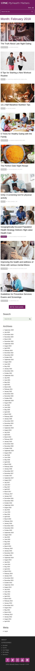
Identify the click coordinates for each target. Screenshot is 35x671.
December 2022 (8, 352)
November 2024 (8, 337)
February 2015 (8, 548)
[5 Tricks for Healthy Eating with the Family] (17, 122)
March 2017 (7, 491)
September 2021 (9, 375)
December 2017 (8, 471)
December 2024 (8, 334)
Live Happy (4, 268)
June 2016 (7, 512)
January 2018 (8, 469)
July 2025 (7, 332)
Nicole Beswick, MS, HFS (15, 169)
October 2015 (8, 530)
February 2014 (8, 573)
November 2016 (8, 500)
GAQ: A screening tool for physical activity (16, 196)
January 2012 (8, 616)
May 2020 (7, 409)
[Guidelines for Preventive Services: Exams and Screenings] (17, 282)
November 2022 (8, 355)
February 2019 (8, 439)
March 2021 (7, 387)
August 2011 (7, 619)
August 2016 (7, 507)
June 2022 (7, 364)
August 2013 (7, 587)
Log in (6, 631)
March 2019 (7, 437)
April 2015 (7, 544)
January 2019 (8, 441)
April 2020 (7, 412)
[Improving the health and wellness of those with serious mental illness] (17, 250)
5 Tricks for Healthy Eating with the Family (16, 135)
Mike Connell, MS (12, 201)
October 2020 (8, 398)
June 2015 (7, 539)
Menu (29, 7)
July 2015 (7, 537)
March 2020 (7, 414)
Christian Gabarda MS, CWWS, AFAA (17, 79)
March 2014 (7, 571)
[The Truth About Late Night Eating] (17, 32)
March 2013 (7, 598)
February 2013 (8, 601)
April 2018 (7, 462)
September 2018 (9, 450)
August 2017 (7, 480)
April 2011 (7, 621)
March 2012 (7, 612)
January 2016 (8, 523)
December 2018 (8, 443)
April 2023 (7, 348)
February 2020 (8, 416)
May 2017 (7, 487)
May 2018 (7, 459)
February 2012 (8, 614)
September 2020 (9, 400)
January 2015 (8, 550)
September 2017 (9, 478)
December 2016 (8, 498)
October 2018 (8, 448)
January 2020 (8, 418)
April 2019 (7, 434)
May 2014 (7, 566)
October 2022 (8, 357)
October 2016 (8, 503)
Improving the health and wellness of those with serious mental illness (17, 263)
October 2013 (8, 582)
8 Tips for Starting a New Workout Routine (16, 74)
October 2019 (8, 425)
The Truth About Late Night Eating (16, 43)
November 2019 (8, 423)
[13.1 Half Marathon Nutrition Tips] (17, 93)
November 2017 (8, 473)
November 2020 (8, 396)
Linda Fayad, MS (14, 300)
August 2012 (7, 607)
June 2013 (7, 591)
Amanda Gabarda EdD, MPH (17, 140)
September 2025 (9, 330)
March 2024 (7, 339)
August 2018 (7, 453)
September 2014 (9, 557)
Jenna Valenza (14, 47)
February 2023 (8, 350)
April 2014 (7, 569)
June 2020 (7, 407)
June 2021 (7, 380)
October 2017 (8, 475)
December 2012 (8, 605)
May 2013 (7, 594)
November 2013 (8, 580)
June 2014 (7, 564)
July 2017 (7, 482)
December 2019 (8, 421)
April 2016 (7, 516)
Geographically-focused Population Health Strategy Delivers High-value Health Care (17, 230)
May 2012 (7, 610)
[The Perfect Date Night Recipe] (17, 154)
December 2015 (8, 525)
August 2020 (7, 403)
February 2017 (8, 494)
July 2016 (7, 509)
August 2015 (7, 535)
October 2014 (8, 555)
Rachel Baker (12, 108)
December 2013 (8, 578)
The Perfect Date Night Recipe (14, 166)
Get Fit (3, 79)
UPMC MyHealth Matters (12, 664)
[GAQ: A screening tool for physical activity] (17, 183)
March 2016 (7, 519)
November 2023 (8, 341)
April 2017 (7, 489)
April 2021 (7, 384)
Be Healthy (4, 47)
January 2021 (8, 391)
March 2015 (7, 546)
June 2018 (7, 457)
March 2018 (7, 464)
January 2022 (8, 368)
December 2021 (8, 371)
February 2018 (8, 466)
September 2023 (9, 343)
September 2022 (9, 359)
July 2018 (7, 455)
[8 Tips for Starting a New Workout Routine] (17, 61)
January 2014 (8, 576)
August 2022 (7, 362)
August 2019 (7, 430)
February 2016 (8, 521)
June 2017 (7, 484)
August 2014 (7, 560)
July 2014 (7, 562)
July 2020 (7, 405)
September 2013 (9, 585)
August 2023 (7, 346)
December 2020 (8, 393)
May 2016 (7, 514)
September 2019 (9, 428)
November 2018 (8, 446)
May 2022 (7, 366)
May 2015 (7, 541)
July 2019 (7, 432)
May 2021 (7, 382)
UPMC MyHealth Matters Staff (17, 236)
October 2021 (8, 373)
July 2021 (7, 377)
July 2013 (7, 589)
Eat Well (3, 169)
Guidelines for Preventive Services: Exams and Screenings (16, 295)
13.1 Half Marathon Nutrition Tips (15, 105)
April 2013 (7, 596)
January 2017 (8, 496)
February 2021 (8, 389)
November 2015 (8, 528)
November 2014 (8, 553)
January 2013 (8, 603)
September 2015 (9, 532)
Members (3, 236)
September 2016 (9, 505)
